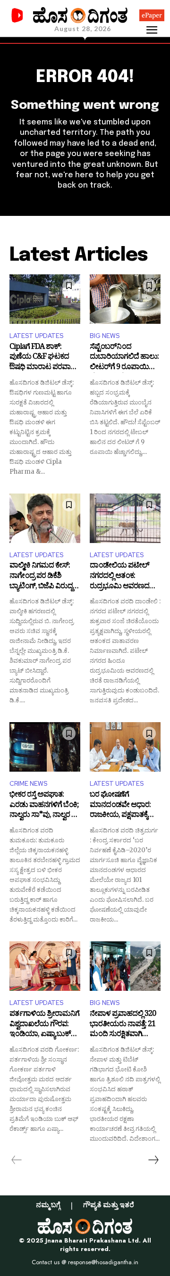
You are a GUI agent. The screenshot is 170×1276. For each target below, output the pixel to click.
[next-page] (153, 1160)
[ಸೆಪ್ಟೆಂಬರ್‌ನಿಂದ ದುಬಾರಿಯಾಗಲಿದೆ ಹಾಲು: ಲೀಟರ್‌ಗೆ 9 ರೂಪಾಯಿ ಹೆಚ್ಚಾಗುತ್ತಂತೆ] (125, 299)
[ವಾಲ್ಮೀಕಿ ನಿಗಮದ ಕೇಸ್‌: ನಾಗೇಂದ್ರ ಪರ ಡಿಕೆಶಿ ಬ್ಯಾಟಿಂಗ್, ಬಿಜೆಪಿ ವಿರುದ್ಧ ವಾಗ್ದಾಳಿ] (44, 518)
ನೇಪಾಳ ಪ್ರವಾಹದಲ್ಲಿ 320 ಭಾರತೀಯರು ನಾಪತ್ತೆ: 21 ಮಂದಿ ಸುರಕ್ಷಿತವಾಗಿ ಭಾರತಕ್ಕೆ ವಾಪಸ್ (123, 1025)
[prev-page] (16, 1160)
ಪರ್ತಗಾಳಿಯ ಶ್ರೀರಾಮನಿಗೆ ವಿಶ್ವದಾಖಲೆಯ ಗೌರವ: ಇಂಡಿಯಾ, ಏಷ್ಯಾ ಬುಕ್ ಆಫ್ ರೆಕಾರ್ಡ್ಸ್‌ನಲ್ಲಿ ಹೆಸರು (44, 1025)
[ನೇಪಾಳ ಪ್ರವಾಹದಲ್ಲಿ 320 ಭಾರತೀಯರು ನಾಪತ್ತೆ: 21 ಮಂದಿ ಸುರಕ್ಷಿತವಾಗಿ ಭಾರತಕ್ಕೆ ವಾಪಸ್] (125, 966)
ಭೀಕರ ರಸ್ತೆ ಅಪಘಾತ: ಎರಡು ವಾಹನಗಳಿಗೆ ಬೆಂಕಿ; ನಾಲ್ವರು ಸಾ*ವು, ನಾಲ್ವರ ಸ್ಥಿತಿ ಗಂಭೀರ (44, 806)
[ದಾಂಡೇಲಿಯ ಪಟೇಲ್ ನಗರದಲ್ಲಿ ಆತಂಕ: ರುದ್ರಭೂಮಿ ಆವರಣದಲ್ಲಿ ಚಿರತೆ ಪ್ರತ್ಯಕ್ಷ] (125, 518)
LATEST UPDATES (36, 336)
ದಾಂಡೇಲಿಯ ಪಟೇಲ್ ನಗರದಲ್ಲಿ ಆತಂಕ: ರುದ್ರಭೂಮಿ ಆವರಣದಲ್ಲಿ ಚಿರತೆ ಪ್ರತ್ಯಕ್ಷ (122, 577)
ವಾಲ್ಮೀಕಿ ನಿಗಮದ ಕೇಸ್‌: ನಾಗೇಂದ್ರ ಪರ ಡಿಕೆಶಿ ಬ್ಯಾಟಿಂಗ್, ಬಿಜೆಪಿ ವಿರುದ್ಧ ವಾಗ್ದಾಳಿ (41, 577)
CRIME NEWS (28, 784)
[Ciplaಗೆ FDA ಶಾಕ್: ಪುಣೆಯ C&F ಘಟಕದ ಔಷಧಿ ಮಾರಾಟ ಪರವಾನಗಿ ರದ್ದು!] (44, 299)
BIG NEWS (104, 336)
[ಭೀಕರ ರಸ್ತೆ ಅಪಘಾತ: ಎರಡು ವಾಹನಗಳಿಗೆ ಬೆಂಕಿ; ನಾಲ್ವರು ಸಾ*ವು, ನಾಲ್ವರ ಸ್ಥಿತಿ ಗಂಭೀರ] (44, 747)
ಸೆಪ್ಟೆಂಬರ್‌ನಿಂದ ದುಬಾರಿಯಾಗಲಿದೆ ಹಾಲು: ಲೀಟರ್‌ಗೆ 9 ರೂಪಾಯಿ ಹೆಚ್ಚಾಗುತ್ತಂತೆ (124, 358)
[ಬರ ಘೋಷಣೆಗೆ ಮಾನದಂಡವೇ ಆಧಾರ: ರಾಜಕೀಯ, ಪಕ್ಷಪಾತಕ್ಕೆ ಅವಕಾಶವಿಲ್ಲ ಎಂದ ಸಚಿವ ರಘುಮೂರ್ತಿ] (125, 747)
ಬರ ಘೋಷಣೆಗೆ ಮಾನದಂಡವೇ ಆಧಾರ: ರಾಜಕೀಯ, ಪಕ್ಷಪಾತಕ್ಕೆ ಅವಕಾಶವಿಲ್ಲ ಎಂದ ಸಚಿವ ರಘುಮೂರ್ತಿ (123, 806)
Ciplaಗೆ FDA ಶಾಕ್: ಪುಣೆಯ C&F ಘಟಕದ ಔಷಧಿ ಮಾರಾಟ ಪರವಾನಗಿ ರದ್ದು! (44, 358)
